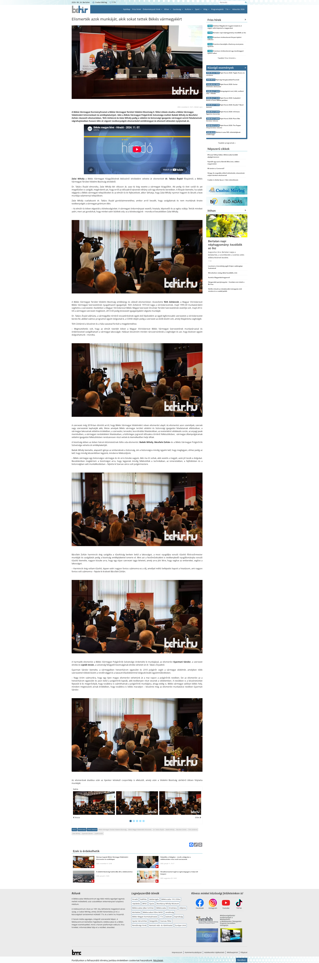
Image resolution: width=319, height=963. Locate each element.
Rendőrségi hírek (139, 925)
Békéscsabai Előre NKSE (153, 912)
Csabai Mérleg (101, 2)
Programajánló (217, 9)
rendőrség (169, 912)
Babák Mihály (170, 829)
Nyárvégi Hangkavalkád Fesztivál (227, 80)
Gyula (151, 903)
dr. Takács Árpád (158, 829)
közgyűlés (154, 921)
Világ (205, 9)
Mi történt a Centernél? (215, 168)
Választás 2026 (238, 9)
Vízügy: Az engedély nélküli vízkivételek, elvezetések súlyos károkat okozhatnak (226, 174)
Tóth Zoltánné (192, 829)
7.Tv (161, 916)
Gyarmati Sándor (87, 833)
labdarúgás (154, 899)
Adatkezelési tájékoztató (214, 952)
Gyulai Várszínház (139, 921)
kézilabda (136, 912)
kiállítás (143, 899)
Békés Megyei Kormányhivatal (144, 916)
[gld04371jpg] (180, 803)
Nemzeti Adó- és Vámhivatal (160, 925)
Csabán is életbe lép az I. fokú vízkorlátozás (222, 180)
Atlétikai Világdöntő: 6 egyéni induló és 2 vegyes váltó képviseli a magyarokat (224, 27)
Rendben (241, 960)
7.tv (227, 9)
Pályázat (243, 952)
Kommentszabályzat (193, 952)
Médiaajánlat (232, 952)
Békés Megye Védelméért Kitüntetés (139, 829)
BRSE (144, 903)
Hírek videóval (92, 829)
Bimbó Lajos (198, 107)
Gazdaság (177, 9)
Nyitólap (126, 9)
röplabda (136, 903)
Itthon (167, 9)
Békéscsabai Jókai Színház (143, 908)
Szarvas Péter (166, 921)
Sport (197, 9)
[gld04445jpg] (94, 803)
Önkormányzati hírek (152, 9)
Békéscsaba (82, 829)
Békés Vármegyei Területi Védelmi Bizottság (112, 829)
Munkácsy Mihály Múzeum (168, 903)
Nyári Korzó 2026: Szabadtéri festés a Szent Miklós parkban (223, 99)
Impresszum (177, 952)
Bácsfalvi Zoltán (181, 829)
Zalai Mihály (76, 833)
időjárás (182, 908)
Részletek (158, 960)
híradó (135, 899)
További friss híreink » (227, 58)
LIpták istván (99, 833)
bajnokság (178, 916)
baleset (169, 916)
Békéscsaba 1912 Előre (170, 899)
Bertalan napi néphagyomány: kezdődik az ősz (229, 33)
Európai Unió (180, 925)
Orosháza (173, 908)
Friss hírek (136, 9)
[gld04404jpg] (137, 803)
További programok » (227, 143)
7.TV (114, 2)
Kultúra (188, 9)
